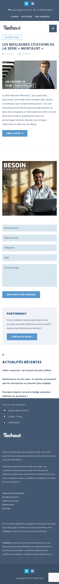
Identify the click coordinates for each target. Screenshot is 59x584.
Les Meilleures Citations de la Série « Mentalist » (28, 46)
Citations (26, 54)
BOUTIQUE (26, 16)
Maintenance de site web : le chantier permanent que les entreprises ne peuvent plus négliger (29, 381)
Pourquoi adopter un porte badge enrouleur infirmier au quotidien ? (26, 394)
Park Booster (8, 504)
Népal (31, 478)
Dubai (41, 478)
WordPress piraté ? (10, 497)
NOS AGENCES (42, 16)
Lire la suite (13, 133)
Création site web (10, 501)
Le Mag (14, 16)
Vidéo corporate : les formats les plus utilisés (26, 370)
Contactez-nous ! (22, 337)
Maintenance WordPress (13, 493)
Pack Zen (6, 508)
